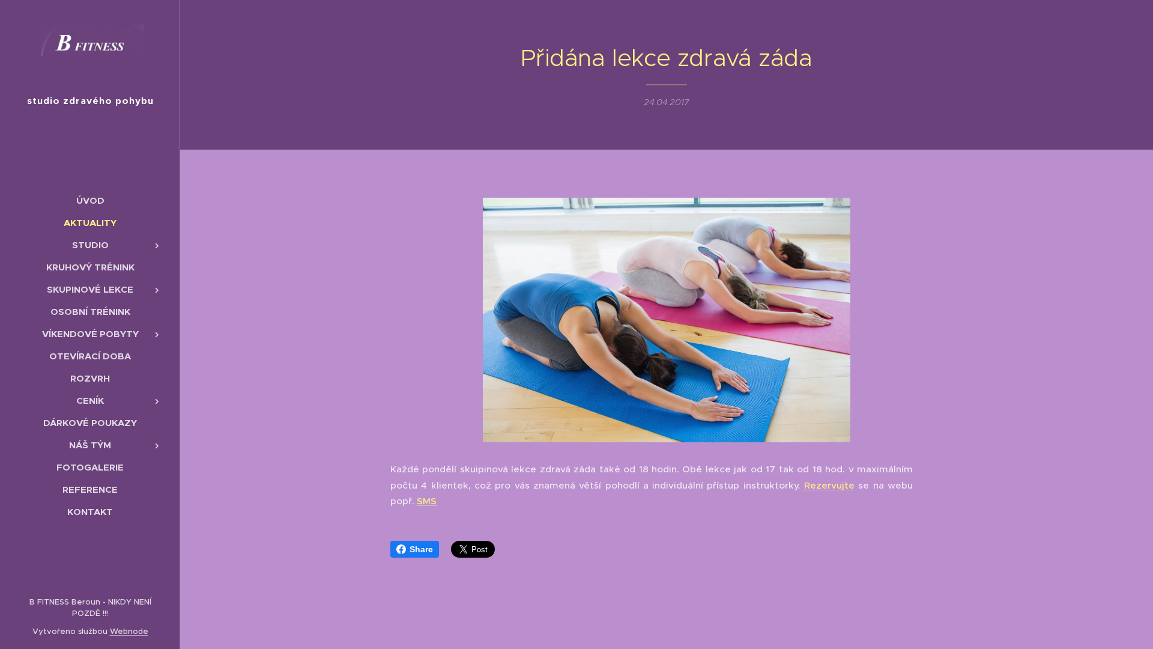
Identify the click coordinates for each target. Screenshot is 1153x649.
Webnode (129, 631)
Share (421, 549)
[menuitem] (90, 200)
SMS (427, 501)
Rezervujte (827, 485)
